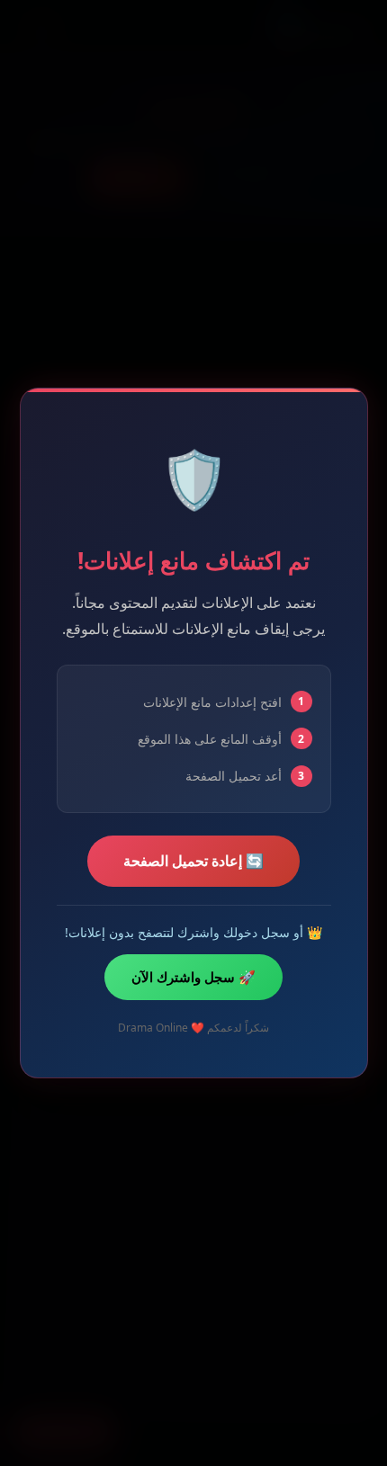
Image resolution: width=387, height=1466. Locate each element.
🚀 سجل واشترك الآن (193, 977)
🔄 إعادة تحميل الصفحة (193, 861)
